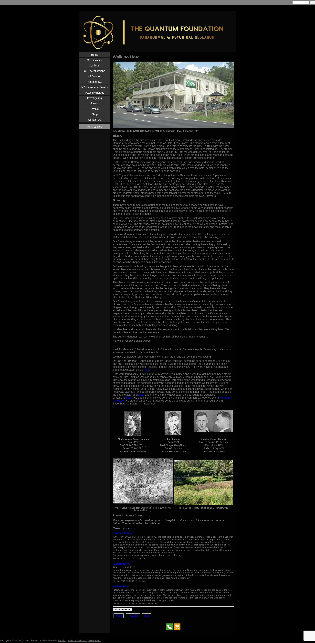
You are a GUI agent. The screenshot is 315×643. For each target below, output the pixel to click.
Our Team (94, 65)
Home (94, 54)
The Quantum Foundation (29, 640)
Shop (94, 114)
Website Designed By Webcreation (84, 640)
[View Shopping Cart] (177, 627)
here (146, 369)
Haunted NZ (94, 81)
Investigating (94, 98)
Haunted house (122, 533)
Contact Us (94, 119)
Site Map (62, 640)
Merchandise (94, 126)
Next (146, 615)
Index (118, 615)
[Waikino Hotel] (173, 127)
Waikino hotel (121, 563)
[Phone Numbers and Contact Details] (169, 627)
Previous (133, 615)
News (94, 103)
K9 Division (94, 76)
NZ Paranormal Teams (94, 87)
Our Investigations (94, 71)
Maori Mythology (94, 92)
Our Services (94, 60)
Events (95, 109)
